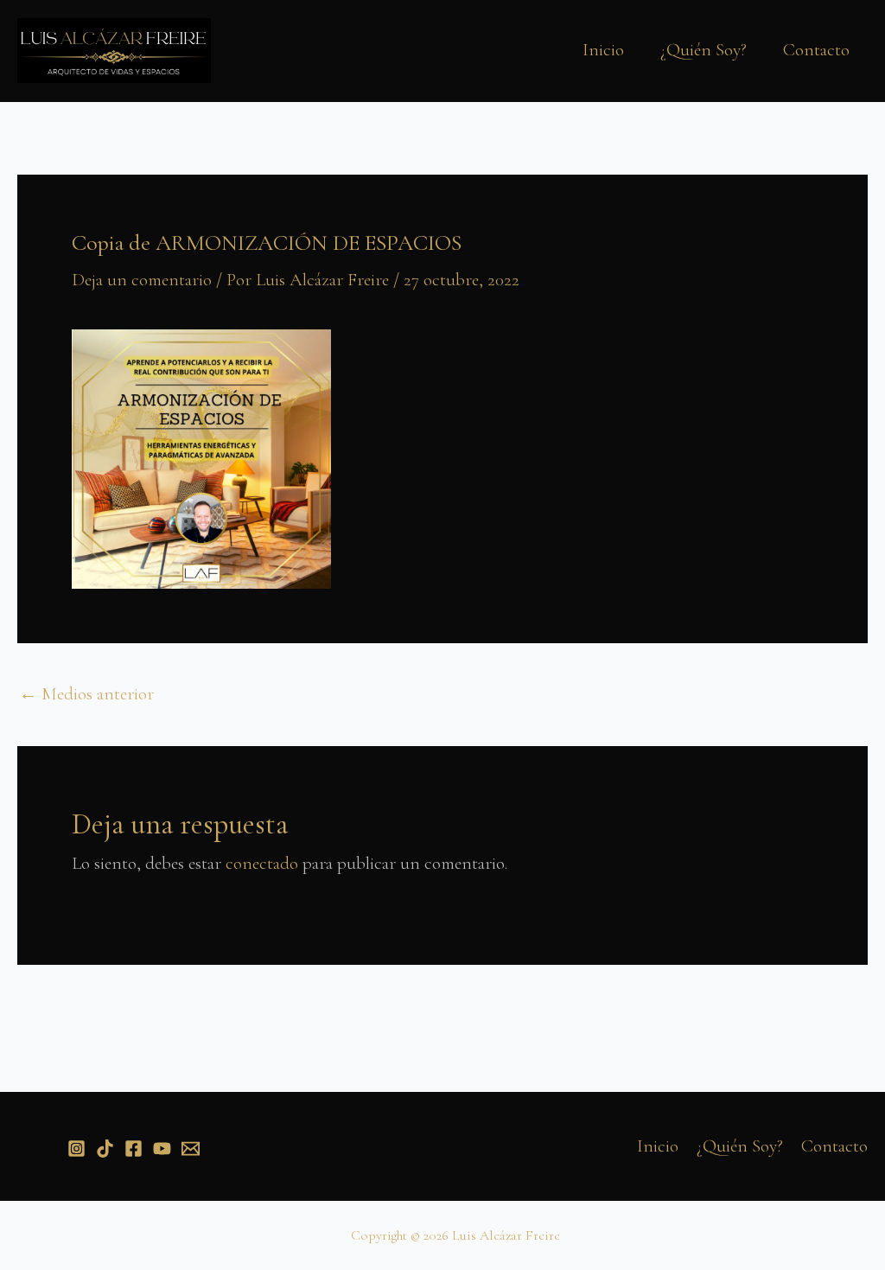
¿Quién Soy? (703, 50)
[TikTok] (105, 1148)
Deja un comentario (142, 279)
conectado (262, 863)
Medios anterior (86, 694)
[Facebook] (133, 1148)
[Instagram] (76, 1148)
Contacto (816, 50)
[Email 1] (190, 1148)
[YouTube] (162, 1148)
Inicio (603, 50)
